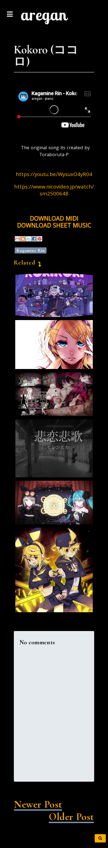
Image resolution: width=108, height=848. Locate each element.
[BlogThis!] (23, 239)
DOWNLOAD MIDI (54, 219)
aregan (43, 14)
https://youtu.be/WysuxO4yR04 (54, 175)
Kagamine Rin (30, 250)
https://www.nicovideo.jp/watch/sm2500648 (54, 191)
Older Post (71, 817)
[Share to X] (28, 239)
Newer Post (38, 804)
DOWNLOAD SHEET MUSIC (54, 226)
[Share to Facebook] (34, 239)
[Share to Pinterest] (39, 239)
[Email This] (17, 239)
